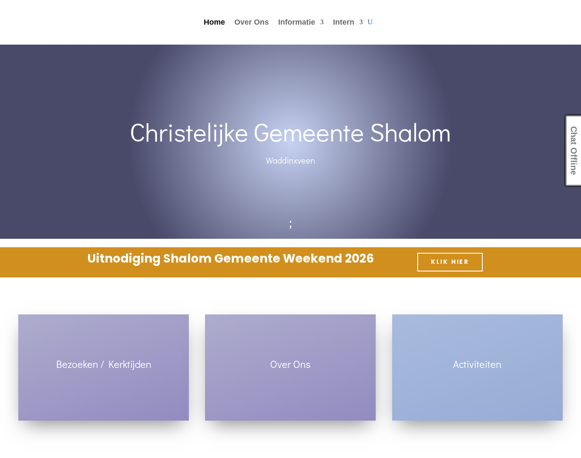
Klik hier (450, 261)
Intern (343, 22)
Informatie (296, 22)
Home (214, 22)
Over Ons (251, 22)
